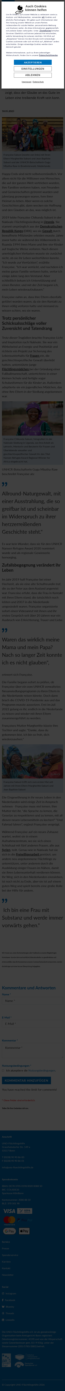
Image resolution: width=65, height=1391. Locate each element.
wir (43, 17)
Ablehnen (32, 75)
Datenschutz (38, 82)
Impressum (26, 82)
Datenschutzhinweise (48, 55)
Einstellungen (32, 69)
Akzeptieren (33, 62)
